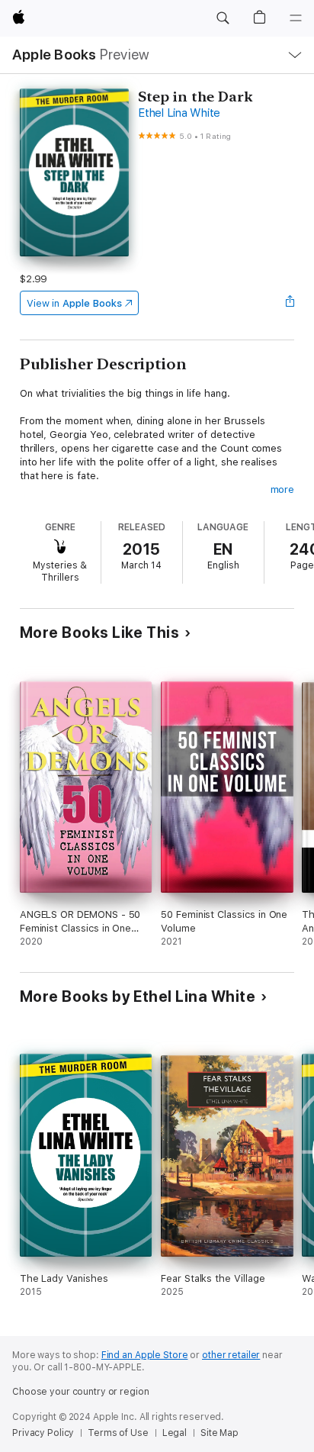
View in (74, 303)
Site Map (219, 1433)
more (283, 489)
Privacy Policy (43, 1433)
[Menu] (295, 18)
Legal (174, 1433)
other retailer (231, 1355)
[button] (222, 18)
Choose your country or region (80, 1391)
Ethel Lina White (179, 113)
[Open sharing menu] (290, 303)
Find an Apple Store (144, 1355)
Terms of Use (118, 1433)
